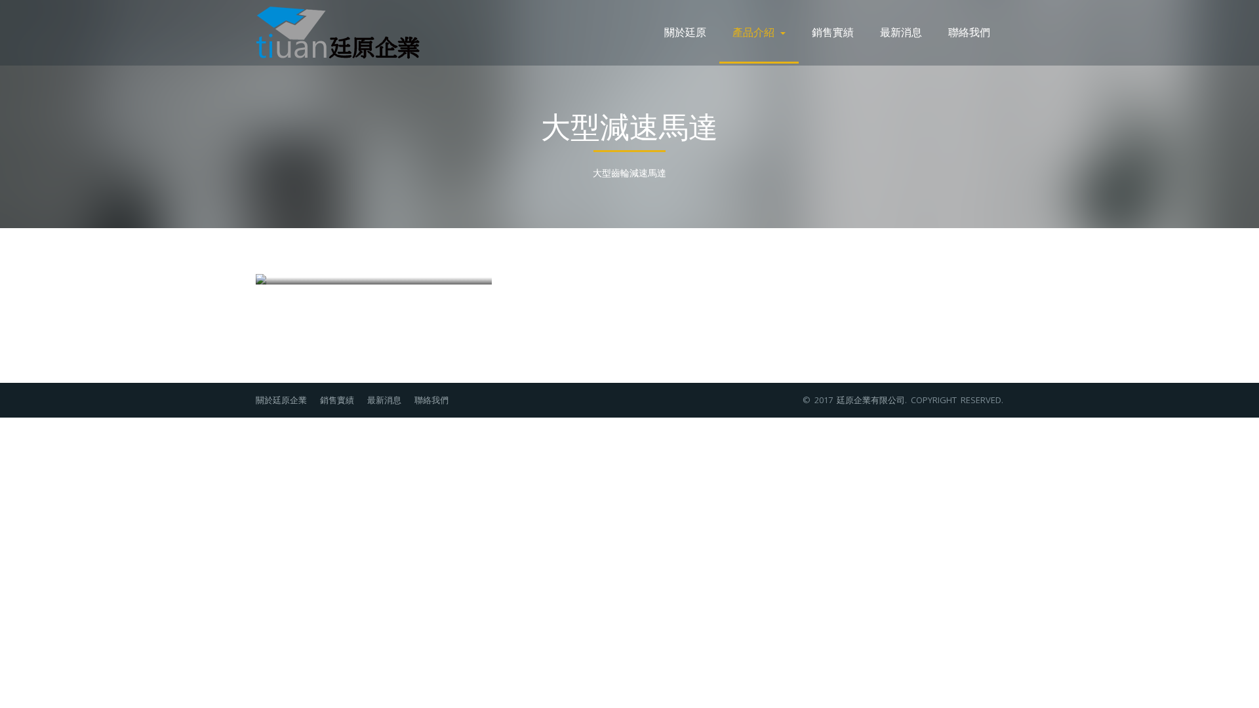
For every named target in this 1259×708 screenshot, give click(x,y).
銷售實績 (833, 32)
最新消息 (901, 32)
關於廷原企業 (281, 400)
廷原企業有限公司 (871, 400)
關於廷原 (685, 32)
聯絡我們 (969, 32)
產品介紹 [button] (755, 32)
